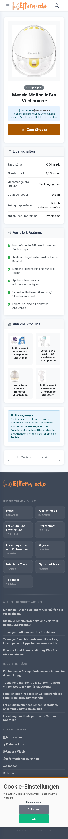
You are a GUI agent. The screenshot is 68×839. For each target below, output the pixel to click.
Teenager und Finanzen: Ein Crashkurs (29, 632)
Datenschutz (15, 744)
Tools (10, 773)
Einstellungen (33, 802)
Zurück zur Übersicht (36, 457)
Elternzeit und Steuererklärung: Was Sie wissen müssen (30, 652)
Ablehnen (34, 809)
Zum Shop (35, 130)
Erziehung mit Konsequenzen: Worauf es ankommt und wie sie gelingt (30, 706)
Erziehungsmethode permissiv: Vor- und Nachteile (30, 718)
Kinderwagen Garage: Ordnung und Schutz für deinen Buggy (34, 673)
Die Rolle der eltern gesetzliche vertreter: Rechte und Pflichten (31, 622)
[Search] (56, 5)
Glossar (11, 765)
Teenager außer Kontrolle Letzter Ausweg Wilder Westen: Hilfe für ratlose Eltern (31, 684)
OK (34, 818)
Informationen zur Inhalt (22, 758)
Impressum (14, 737)
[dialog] (34, 802)
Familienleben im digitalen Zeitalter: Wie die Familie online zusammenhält (32, 695)
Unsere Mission (16, 751)
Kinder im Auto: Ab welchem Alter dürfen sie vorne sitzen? (33, 611)
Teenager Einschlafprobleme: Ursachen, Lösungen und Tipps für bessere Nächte (30, 641)
